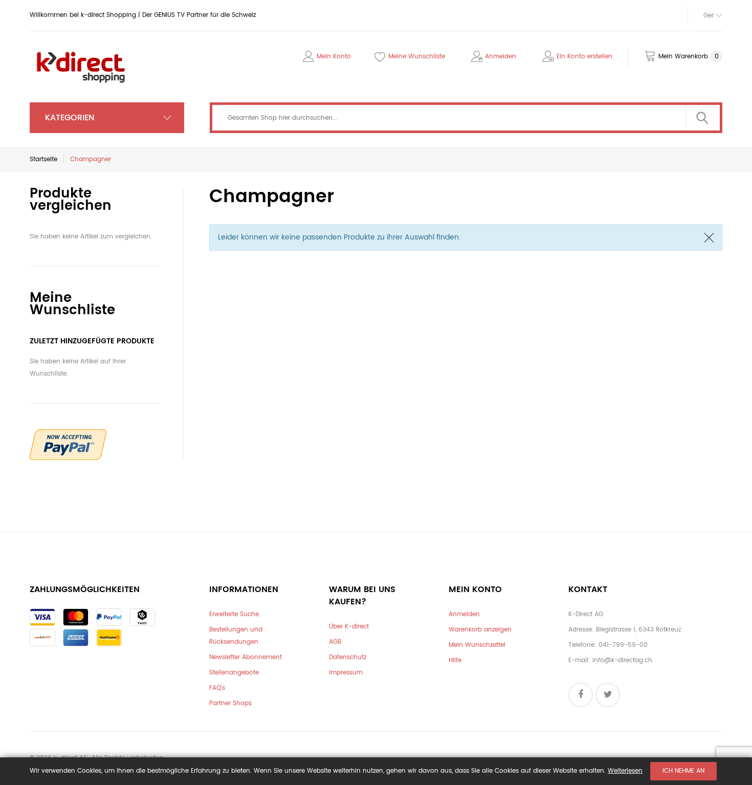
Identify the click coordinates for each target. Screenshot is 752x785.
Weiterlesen (625, 771)
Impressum (346, 673)
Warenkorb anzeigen (480, 630)
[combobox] (466, 117)
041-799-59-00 (623, 645)
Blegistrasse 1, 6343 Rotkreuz (638, 630)
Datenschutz (347, 657)
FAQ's (217, 688)
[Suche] (702, 117)
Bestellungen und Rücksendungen (235, 636)
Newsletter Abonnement (245, 657)
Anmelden (500, 56)
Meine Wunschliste (416, 56)
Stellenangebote (234, 673)
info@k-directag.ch (622, 660)
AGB (335, 642)
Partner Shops (230, 703)
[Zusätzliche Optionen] (68, 435)
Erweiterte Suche (234, 614)
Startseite (43, 159)
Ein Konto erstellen (584, 56)
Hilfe (455, 660)
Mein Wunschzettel (477, 645)
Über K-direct (349, 626)
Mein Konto (334, 56)
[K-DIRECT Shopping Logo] (81, 52)
